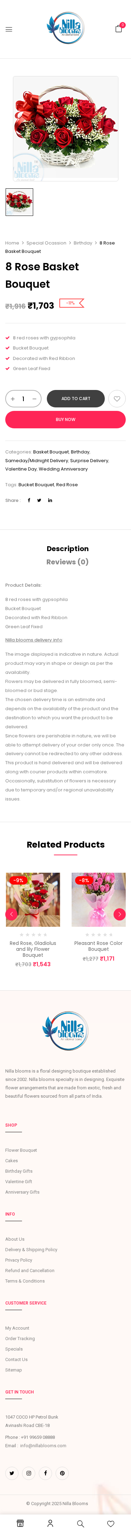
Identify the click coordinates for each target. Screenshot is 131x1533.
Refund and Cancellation (29, 1270)
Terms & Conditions (25, 1281)
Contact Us (16, 1359)
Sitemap (13, 1370)
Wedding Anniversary (63, 469)
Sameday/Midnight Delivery (36, 460)
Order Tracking (20, 1338)
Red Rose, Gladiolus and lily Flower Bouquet (33, 949)
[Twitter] (39, 500)
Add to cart (75, 398)
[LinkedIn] (50, 500)
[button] (118, 28)
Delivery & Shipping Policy (31, 1249)
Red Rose (67, 484)
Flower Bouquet (21, 1150)
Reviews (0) (67, 562)
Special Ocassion (46, 243)
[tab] (68, 548)
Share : (13, 500)
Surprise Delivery (89, 460)
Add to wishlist (117, 398)
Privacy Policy (18, 1260)
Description (68, 549)
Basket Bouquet (51, 452)
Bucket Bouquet (36, 484)
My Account (17, 1328)
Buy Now (65, 419)
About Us (14, 1239)
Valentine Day (21, 469)
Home (12, 243)
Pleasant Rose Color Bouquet (98, 946)
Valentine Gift (18, 1181)
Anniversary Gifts (22, 1192)
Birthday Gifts (18, 1171)
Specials (14, 1349)
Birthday (83, 243)
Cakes (11, 1160)
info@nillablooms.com (43, 1445)
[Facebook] (29, 500)
